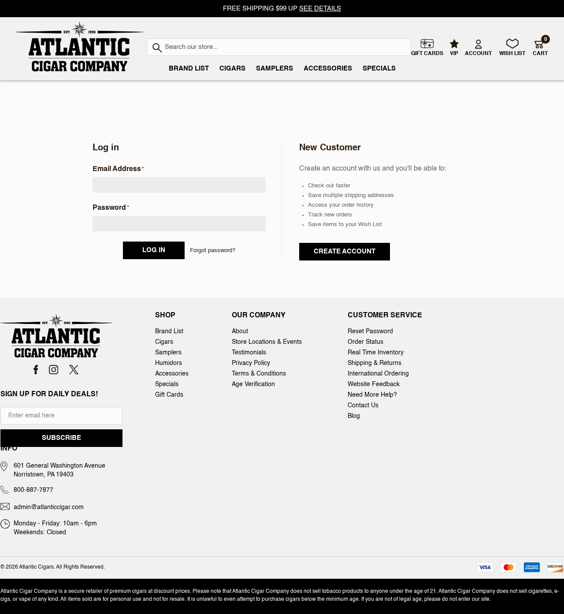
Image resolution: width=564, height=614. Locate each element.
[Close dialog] (72, 177)
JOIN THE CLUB (392, 403)
